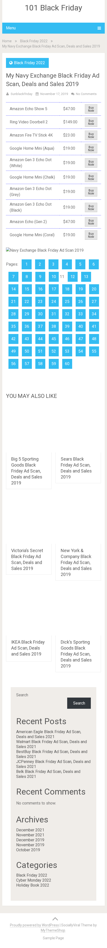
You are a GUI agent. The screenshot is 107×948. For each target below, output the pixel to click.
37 (40, 326)
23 (40, 301)
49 (13, 351)
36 (27, 326)
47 (80, 338)
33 (80, 314)
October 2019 (28, 850)
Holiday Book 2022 (32, 885)
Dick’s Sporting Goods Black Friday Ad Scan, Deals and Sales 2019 (76, 653)
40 (80, 326)
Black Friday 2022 (34, 41)
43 (27, 338)
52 (54, 351)
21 (13, 301)
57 (27, 363)
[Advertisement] (53, 438)
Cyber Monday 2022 (33, 880)
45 (54, 338)
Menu (11, 28)
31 (54, 314)
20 (94, 289)
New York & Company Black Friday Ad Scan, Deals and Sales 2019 (76, 562)
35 (13, 326)
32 (67, 314)
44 (40, 338)
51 (40, 351)
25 (67, 301)
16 (40, 289)
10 (54, 276)
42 (13, 338)
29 (27, 314)
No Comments (86, 94)
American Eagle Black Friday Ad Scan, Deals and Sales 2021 (48, 734)
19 (80, 289)
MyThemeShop (53, 930)
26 (80, 301)
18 (67, 289)
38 (54, 326)
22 (27, 301)
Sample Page (53, 938)
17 (54, 289)
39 (67, 326)
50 (27, 351)
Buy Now (91, 109)
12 (72, 276)
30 (40, 314)
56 (13, 363)
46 (67, 338)
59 (54, 363)
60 (67, 363)
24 (54, 301)
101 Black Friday (53, 8)
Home (7, 41)
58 (40, 363)
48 (94, 338)
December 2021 (30, 830)
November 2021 (30, 835)
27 (94, 301)
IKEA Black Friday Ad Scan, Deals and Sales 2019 (28, 648)
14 (13, 289)
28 (13, 314)
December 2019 (30, 840)
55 (94, 351)
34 (94, 314)
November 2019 (30, 845)
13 (86, 276)
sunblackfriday (21, 94)
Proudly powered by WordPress (34, 925)
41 (94, 326)
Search (22, 695)
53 (67, 351)
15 (27, 289)
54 (80, 351)
